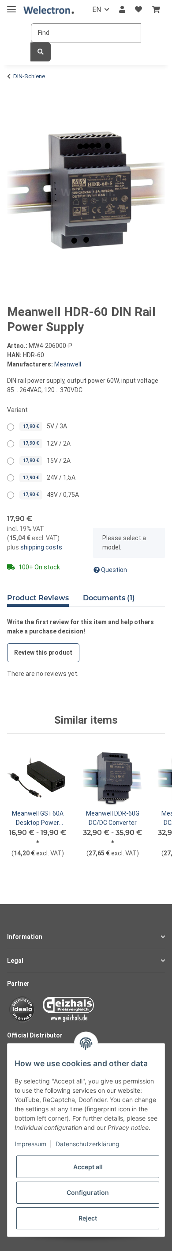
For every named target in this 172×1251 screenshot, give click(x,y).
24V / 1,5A (49, 477)
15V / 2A (47, 460)
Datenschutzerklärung (88, 1144)
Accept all (88, 1167)
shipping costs (40, 547)
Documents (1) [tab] (109, 598)
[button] (122, 10)
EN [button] (96, 9)
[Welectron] (49, 10)
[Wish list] (138, 10)
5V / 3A (45, 426)
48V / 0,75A (51, 494)
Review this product (43, 652)
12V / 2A (47, 443)
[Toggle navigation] (11, 5)
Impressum (30, 1144)
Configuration (88, 1192)
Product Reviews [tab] (38, 598)
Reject (88, 1218)
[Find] (40, 51)
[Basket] (156, 10)
